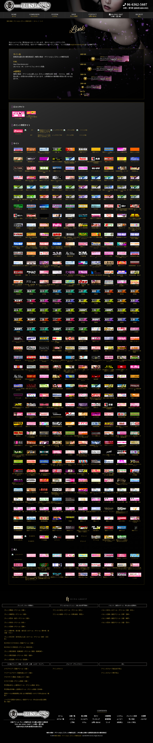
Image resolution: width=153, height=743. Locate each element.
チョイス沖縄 (96, 388)
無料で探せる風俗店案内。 (31, 238)
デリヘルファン (135, 161)
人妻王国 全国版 (57, 473)
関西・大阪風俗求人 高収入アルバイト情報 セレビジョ (82, 569)
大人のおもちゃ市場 (18, 369)
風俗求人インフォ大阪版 (57, 577)
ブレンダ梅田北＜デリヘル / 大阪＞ (15, 614)
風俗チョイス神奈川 (57, 190)
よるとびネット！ (108, 218)
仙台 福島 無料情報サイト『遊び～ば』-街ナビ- (57, 465)
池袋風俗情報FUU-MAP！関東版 (135, 238)
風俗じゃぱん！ (109, 161)
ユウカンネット (109, 341)
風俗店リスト (70, 530)
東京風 (44, 303)
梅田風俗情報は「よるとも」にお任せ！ (109, 540)
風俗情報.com (31, 161)
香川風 (83, 322)
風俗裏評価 (70, 256)
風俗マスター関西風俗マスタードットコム (44, 153)
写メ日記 (132, 719)
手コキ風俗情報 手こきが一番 (57, 446)
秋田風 (70, 294)
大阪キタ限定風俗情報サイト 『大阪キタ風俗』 (122, 209)
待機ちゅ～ (83, 246)
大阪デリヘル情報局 (57, 161)
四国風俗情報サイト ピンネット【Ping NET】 (82, 436)
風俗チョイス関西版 (96, 180)
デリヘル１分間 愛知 (44, 511)
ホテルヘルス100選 (44, 341)
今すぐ (96, 716)
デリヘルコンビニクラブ (134, 483)
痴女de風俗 (18, 275)
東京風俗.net (31, 209)
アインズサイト (58, 669)
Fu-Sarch (96, 209)
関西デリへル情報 (83, 350)
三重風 (57, 313)
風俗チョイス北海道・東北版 (109, 190)
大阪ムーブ (96, 521)
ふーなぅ (83, 502)
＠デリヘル (109, 331)
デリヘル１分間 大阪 (122, 502)
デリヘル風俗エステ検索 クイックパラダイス (134, 219)
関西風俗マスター (70, 265)
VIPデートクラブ (108, 445)
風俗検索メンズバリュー (31, 171)
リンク (108, 722)
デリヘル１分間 (96, 502)
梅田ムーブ (109, 521)
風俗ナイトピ (57, 171)
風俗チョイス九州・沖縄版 (31, 200)
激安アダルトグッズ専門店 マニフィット (57, 361)
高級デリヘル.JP (109, 237)
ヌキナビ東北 (31, 464)
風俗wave (96, 407)
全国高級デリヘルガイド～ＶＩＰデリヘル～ (83, 408)
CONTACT (93, 15)
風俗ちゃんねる (18, 426)
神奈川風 (57, 303)
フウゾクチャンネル (83, 171)
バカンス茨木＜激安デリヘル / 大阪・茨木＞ (115, 622)
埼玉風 (18, 303)
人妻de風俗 (109, 265)
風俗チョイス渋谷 (83, 199)
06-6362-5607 (117, 15)
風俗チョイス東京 (44, 190)
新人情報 (84, 716)
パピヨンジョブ (109, 417)
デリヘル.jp (96, 540)
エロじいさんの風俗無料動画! (31, 446)
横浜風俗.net (44, 209)
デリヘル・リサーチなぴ (70, 492)
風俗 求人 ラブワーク (31, 426)
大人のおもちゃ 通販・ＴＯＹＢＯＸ (31, 361)
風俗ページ (31, 341)
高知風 (109, 322)
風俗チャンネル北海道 (122, 464)
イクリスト (57, 540)
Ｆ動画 (70, 521)
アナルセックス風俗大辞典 (134, 389)
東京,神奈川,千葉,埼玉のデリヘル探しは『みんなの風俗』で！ (134, 229)
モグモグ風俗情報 (83, 227)
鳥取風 (18, 322)
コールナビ (135, 379)
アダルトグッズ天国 (44, 369)
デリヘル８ (18, 398)
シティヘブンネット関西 (83, 161)
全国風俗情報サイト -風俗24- (83, 474)
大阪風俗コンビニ (31, 521)
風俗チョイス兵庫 (121, 180)
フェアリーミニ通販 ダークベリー (108, 361)
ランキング (96, 719)
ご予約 (72, 722)
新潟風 (70, 303)
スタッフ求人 (131, 722)
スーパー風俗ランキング (44, 275)
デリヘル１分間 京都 (57, 511)
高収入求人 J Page (83, 577)
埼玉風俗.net (70, 209)
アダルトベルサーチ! (44, 483)
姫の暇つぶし (83, 341)
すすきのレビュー (108, 464)
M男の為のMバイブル (31, 388)
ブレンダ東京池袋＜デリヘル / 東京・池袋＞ (18, 655)
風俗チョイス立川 (134, 199)
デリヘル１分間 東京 (109, 502)
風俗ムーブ (83, 521)
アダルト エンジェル (57, 275)
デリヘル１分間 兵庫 (70, 511)
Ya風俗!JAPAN (122, 331)
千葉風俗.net (57, 209)
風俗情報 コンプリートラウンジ (134, 465)
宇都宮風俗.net (18, 209)
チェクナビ (18, 133)
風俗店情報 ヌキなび (44, 227)
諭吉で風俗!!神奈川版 (108, 398)
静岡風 (31, 313)
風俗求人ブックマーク (96, 577)
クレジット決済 (132, 716)
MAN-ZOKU (122, 521)
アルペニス (109, 379)
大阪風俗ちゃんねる (109, 171)
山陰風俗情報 (83, 445)
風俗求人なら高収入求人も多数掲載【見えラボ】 (44, 577)
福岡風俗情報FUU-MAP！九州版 (44, 247)
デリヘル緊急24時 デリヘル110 (135, 521)
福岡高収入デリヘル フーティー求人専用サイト (57, 502)
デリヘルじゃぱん (134, 417)
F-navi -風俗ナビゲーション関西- (57, 342)
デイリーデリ (44, 388)
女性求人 (120, 722)
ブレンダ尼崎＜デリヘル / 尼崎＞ (15, 626)
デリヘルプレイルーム (122, 398)
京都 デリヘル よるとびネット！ (109, 493)
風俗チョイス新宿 (70, 199)
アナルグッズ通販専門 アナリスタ (121, 361)
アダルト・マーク (70, 417)
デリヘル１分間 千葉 (18, 511)
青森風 (31, 294)
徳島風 (70, 322)
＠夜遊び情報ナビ (96, 227)
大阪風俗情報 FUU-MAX (121, 275)
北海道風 (18, 294)
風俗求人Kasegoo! (96, 567)
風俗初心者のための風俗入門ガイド (57, 408)
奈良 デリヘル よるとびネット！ (18, 502)
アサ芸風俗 (44, 540)
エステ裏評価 (57, 256)
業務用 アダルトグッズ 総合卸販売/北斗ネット (122, 512)
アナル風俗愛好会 (70, 445)
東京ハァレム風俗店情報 (96, 237)
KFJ (31, 135)
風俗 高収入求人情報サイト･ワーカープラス (121, 568)
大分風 (44, 331)
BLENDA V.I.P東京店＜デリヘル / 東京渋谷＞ (19, 647)
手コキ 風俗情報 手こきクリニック (70, 275)
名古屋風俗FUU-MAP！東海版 (18, 247)
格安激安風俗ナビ (108, 426)
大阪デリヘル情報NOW (96, 218)
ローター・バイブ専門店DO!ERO (18, 389)
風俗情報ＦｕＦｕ (57, 227)
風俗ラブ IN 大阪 (108, 209)
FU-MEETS (31, 541)
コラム (84, 722)
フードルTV (31, 350)
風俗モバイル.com (44, 180)
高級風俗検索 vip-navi (135, 265)
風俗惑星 (18, 227)
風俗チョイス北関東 (96, 190)
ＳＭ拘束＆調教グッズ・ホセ (122, 370)
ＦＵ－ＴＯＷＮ (18, 171)
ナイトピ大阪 (83, 135)
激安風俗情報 (44, 521)
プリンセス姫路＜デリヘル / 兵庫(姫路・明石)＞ (68, 614)
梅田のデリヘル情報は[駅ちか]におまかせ (122, 540)
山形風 (83, 294)
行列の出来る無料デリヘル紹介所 (31, 380)
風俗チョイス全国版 (83, 180)
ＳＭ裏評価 (83, 256)
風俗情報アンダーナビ (57, 483)
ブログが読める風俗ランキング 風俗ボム (31, 474)
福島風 (96, 294)
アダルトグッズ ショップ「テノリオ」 (31, 370)
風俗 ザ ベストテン (31, 275)
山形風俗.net (44, 464)
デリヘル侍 (44, 218)
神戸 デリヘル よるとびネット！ (135, 493)
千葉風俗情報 (134, 454)
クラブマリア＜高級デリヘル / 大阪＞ (16, 669)
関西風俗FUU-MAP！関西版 (44, 171)
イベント (72, 719)
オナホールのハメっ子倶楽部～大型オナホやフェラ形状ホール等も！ (70, 371)
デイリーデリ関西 (96, 483)
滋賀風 (70, 313)
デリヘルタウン (122, 218)
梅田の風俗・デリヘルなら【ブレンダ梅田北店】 (68, 735)
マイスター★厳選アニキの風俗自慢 (57, 238)
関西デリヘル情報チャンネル (109, 153)
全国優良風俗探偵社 (57, 426)
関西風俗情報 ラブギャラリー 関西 (57, 266)
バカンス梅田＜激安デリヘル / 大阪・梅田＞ (115, 618)
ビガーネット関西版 (44, 426)
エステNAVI (96, 417)
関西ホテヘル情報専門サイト (31, 266)
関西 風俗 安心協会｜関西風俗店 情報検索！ (70, 162)
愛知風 (44, 313)
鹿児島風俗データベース (96, 511)
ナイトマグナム (70, 502)
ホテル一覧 (60, 719)
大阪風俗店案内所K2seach (31, 228)
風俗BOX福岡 (44, 454)
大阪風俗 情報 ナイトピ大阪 (108, 275)
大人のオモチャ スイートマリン (108, 247)
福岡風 (122, 322)
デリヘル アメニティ (109, 511)
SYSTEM (54, 15)
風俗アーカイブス (57, 530)
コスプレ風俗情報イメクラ (134, 436)
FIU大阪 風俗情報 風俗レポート (31, 285)
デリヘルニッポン (44, 256)
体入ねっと (18, 360)
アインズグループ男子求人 (110, 673)
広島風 (44, 322)
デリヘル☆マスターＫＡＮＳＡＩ (18, 342)
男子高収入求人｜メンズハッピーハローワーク (31, 568)
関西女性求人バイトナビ (134, 407)
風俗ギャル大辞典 (134, 152)
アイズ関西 (83, 218)
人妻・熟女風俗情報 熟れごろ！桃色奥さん (44, 474)
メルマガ (143, 719)
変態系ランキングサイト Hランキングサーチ (18, 483)
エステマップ (70, 540)
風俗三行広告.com (44, 435)
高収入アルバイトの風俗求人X (109, 568)
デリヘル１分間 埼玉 (135, 502)
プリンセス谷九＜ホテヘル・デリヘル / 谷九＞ (68, 610)
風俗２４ (109, 388)
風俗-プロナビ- (109, 350)
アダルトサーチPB (96, 284)
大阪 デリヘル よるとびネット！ (122, 493)
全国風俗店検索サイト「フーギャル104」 (83, 493)
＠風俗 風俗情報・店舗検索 (83, 285)
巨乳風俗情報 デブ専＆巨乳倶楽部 (82, 275)
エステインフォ (96, 454)
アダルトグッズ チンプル (82, 360)
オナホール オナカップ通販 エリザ (70, 361)
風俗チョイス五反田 (109, 199)
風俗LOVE (96, 350)
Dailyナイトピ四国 (109, 435)
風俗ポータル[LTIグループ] (57, 181)
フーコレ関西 (18, 118)
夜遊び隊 (70, 218)
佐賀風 (134, 322)
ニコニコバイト (18, 559)
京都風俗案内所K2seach (18, 265)
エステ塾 (83, 417)
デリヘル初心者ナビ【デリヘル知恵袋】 (31, 436)
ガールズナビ (57, 454)
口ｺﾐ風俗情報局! (18, 530)
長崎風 (18, 331)
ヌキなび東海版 (18, 350)
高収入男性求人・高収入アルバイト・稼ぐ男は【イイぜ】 (44, 569)
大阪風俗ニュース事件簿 (44, 407)
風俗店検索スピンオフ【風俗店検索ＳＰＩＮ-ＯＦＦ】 (57, 494)
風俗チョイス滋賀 (18, 190)
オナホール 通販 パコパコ (83, 370)
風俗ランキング (57, 379)
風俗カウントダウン (70, 379)
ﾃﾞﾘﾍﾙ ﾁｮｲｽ (18, 180)
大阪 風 (57, 152)
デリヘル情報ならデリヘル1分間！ (122, 285)
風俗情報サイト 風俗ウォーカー (70, 228)
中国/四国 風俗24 (121, 388)
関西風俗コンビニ (18, 521)
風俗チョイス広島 (57, 199)
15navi (18, 417)
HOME (13, 15)
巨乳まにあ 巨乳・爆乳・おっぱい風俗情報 (108, 474)
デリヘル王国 (70, 135)
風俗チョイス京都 (134, 180)
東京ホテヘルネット (18, 464)
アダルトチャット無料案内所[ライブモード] (44, 285)
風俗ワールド (96, 341)
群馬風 (134, 294)
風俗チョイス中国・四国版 (18, 200)
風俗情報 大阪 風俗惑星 (96, 275)
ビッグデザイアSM (57, 135)
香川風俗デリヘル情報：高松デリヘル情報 (109, 370)
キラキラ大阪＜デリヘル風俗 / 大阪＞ (16, 681)
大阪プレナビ (70, 152)
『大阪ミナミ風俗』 (18, 218)
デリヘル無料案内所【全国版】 (134, 351)
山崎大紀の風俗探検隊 (57, 388)
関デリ (109, 227)
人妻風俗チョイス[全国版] (44, 446)
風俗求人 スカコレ (122, 558)
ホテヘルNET (44, 350)
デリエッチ (83, 541)
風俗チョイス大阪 (108, 180)
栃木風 (122, 294)
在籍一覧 (72, 716)
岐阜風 (18, 313)
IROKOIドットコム (57, 521)
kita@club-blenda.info (77, 44)
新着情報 (108, 719)
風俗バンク (122, 530)
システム (120, 716)
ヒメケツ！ (83, 426)
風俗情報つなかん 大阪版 (134, 209)
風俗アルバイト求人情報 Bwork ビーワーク (18, 568)
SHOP (73, 15)
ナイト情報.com (96, 435)
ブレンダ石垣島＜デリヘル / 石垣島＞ (16, 659)
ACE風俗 (70, 454)
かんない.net (83, 483)
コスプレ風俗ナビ (134, 426)
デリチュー (109, 483)
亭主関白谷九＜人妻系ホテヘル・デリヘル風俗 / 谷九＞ (22, 685)
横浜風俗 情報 (121, 417)
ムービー (120, 719)
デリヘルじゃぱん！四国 (70, 435)
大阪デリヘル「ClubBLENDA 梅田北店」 (31, 117)
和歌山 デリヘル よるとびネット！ (31, 502)
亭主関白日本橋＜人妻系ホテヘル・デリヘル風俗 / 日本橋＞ (23, 689)
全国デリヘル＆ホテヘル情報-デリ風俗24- (83, 531)
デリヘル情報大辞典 (122, 152)
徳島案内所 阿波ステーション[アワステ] (82, 455)
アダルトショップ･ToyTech (44, 361)
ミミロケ (134, 578)
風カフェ (44, 398)
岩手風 (44, 294)
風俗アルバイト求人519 (70, 171)
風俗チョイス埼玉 (70, 190)
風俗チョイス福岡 (44, 199)
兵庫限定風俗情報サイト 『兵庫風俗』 (96, 162)
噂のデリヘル (134, 369)
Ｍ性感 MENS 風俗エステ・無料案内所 (122, 436)
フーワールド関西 (121, 161)
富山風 (83, 303)
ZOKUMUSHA (31, 483)
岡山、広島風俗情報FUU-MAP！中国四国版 (31, 247)
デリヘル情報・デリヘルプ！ (109, 455)
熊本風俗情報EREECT (31, 454)
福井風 (109, 303)
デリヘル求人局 (18, 540)
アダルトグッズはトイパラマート (96, 247)
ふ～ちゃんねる (135, 285)
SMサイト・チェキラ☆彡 (96, 257)
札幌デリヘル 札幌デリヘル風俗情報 (70, 285)
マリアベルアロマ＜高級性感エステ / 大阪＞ (18, 673)
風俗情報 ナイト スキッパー (57, 285)
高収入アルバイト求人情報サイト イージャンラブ (134, 568)
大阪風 (96, 313)
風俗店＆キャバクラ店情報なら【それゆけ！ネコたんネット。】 (44, 136)
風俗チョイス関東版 (31, 190)
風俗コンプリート (44, 530)
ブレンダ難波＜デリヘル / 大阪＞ (15, 610)
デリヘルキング (135, 511)
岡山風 (31, 322)
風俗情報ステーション (44, 161)
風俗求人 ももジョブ (70, 577)
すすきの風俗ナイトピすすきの (70, 465)
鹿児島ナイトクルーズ (31, 407)
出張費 (143, 716)
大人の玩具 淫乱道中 (96, 369)
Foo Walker (96, 473)
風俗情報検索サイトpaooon (70, 351)
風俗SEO (70, 426)
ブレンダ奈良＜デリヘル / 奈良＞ (15, 622)
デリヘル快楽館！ (134, 331)
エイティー (122, 407)
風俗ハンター (134, 398)
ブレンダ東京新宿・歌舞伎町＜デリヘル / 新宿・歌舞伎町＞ (23, 651)
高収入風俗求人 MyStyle (18, 577)
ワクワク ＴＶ (122, 341)
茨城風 (109, 294)
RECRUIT (139, 15)
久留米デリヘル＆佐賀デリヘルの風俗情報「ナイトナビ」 (18, 456)
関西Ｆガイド (96, 152)
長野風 (134, 303)
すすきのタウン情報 (96, 464)
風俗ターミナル (18, 256)
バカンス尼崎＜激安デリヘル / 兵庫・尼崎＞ (115, 614)
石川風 (96, 303)
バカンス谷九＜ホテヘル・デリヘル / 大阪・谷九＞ (118, 610)
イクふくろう (121, 473)
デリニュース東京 (83, 398)
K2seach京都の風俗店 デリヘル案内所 (45, 266)
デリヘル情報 (108, 256)
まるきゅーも (83, 558)
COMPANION (34, 15)
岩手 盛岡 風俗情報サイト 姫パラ (18, 474)
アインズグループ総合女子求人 (111, 669)
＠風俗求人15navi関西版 (70, 483)
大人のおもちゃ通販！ (122, 246)
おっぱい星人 (57, 369)
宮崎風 (57, 331)
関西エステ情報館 (57, 350)
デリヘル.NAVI (70, 407)
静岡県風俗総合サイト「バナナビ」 (18, 408)
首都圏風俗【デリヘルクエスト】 (96, 446)
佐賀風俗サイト (70, 388)
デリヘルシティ (18, 492)
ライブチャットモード (70, 180)
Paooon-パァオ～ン (135, 445)
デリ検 (83, 209)
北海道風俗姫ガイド (83, 265)
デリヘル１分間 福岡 (31, 511)
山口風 (57, 322)
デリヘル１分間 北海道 (83, 511)
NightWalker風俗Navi (31, 492)
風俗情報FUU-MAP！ (121, 237)
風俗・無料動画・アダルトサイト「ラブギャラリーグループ (70, 238)
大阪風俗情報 (96, 426)
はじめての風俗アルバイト (70, 568)
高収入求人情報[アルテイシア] (31, 181)
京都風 (83, 313)
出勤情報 (108, 716)
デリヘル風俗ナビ (70, 398)
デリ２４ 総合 (57, 218)
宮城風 (57, 294)
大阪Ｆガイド (83, 152)
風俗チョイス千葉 (83, 190)
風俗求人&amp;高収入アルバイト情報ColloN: (96, 398)
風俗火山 (18, 435)
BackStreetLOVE (31, 152)
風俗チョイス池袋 (96, 199)
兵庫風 (109, 313)
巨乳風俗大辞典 (18, 161)
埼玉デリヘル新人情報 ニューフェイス (96, 266)
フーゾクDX (18, 237)
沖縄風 (83, 331)
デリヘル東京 (31, 256)
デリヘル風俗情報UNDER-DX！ (121, 446)
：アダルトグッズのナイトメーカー (96, 361)
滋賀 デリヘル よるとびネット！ (96, 493)
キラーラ (121, 577)
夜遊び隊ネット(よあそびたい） (122, 427)
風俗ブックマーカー (122, 350)
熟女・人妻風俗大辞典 (70, 473)
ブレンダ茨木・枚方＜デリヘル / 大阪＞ (17, 618)
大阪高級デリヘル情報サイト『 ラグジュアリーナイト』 (44, 503)
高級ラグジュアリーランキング (83, 380)
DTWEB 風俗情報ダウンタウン (31, 417)
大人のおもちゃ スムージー (134, 361)
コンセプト (84, 719)
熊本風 (31, 331)
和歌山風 (134, 313)
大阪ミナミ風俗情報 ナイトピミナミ (18, 285)
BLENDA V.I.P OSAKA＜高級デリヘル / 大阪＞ (19, 643)
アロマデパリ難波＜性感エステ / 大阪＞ (17, 677)
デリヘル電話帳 (135, 246)
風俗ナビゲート (122, 265)
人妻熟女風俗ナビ (18, 445)
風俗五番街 (122, 454)
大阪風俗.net (135, 171)
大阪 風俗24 (96, 530)
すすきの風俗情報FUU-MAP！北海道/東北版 (57, 247)
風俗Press (57, 398)
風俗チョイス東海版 (135, 190)
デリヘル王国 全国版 (31, 218)
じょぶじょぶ (134, 558)
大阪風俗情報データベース (70, 247)
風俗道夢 (96, 379)
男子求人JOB (57, 567)
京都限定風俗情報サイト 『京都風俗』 (109, 408)
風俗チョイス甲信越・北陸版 (122, 190)
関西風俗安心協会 (18, 152)
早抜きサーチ (121, 227)
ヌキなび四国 (57, 435)
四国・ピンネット (134, 341)
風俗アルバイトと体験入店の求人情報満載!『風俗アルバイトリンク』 (31, 578)
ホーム (60, 716)
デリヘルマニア (44, 379)
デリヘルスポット (96, 171)
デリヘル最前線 (44, 492)
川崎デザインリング (109, 285)
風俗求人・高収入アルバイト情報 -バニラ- (122, 257)
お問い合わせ (96, 722)
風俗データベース (31, 530)
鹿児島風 (70, 331)
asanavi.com (44, 417)
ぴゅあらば (44, 237)
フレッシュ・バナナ (122, 379)
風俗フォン (135, 530)
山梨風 (122, 303)
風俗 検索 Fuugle (96, 331)
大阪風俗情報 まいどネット (122, 171)
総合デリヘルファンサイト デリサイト (83, 238)
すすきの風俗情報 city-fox (83, 465)
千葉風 (31, 303)
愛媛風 (96, 322)
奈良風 (122, 313)
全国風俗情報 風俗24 (135, 275)
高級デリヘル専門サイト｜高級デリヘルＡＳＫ (122, 483)
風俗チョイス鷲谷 (121, 199)
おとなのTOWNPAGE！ (57, 417)
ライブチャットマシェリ (70, 341)
